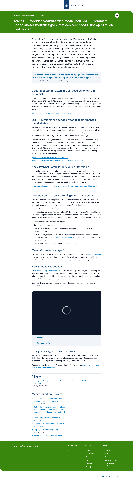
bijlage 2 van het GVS (63, 208)
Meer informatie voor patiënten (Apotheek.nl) (50, 158)
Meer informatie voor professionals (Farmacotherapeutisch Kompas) (59, 160)
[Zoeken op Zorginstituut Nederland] (117, 15)
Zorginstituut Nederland (24, 15)
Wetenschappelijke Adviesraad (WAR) (48, 271)
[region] (66, 313)
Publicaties (40, 15)
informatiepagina (66, 260)
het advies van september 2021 (64, 237)
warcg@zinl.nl (95, 254)
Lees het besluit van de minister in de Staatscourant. (52, 113)
